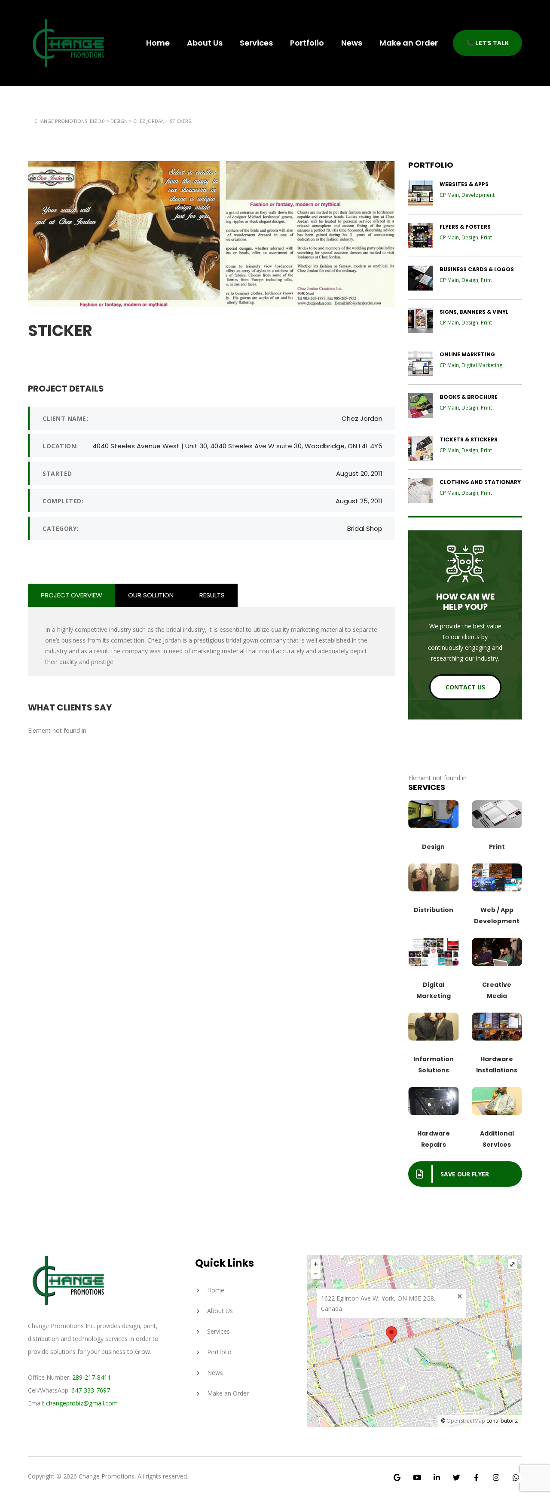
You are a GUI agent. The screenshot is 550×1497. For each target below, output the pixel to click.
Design (433, 846)
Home (158, 43)
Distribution (433, 910)
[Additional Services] (497, 1100)
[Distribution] (433, 877)
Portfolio (307, 43)
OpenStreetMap (465, 1420)
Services (256, 43)
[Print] (497, 814)
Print (497, 846)
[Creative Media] (497, 952)
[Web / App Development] (497, 877)
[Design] (433, 814)
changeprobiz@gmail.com (82, 1403)
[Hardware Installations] (497, 1026)
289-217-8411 (91, 1377)
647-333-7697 (90, 1390)
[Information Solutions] (433, 1026)
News (351, 43)
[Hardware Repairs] (433, 1100)
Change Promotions (106, 1476)
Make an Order (408, 43)
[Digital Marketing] (433, 952)
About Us (205, 43)
